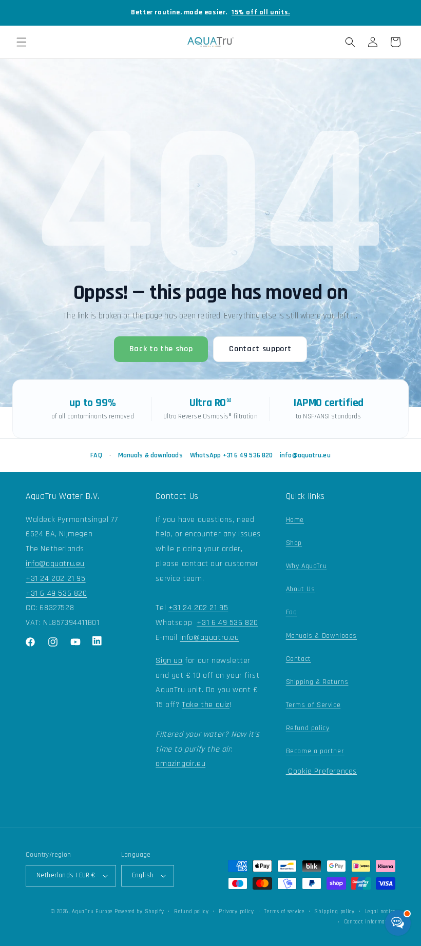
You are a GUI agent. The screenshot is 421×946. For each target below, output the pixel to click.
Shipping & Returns (317, 682)
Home (295, 520)
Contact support (260, 349)
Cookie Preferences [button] (321, 771)
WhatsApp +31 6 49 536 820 (231, 455)
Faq (291, 612)
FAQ (96, 455)
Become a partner (315, 751)
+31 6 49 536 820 (56, 593)
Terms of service (284, 911)
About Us (300, 589)
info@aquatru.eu (305, 455)
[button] (21, 42)
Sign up (169, 660)
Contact (298, 658)
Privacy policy (236, 911)
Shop (294, 543)
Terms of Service (313, 705)
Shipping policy (334, 911)
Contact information (369, 921)
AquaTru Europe (92, 911)
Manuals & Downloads (321, 635)
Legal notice (380, 911)
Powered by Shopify (139, 911)
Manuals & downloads (150, 455)
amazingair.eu (180, 763)
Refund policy (308, 728)
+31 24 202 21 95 (56, 578)
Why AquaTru (306, 566)
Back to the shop (161, 349)
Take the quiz (205, 704)
